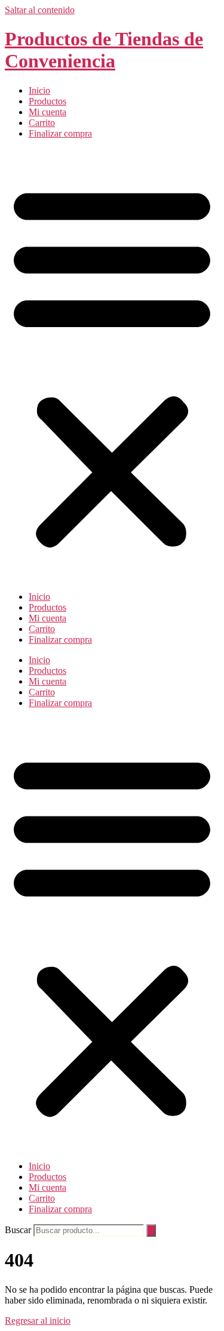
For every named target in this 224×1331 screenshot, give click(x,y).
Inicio (39, 90)
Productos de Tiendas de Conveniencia (104, 50)
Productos (47, 101)
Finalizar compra (60, 133)
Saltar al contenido (40, 10)
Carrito (42, 123)
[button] (112, 365)
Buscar (18, 1230)
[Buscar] (151, 1230)
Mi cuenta (47, 112)
